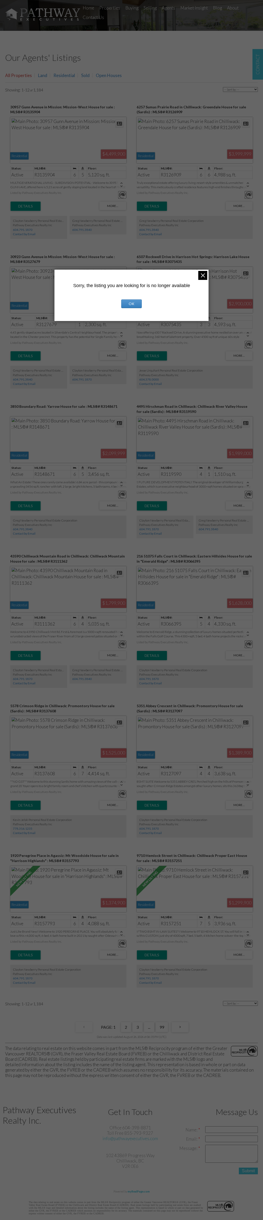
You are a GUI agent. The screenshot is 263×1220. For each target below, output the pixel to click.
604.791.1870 (22, 230)
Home (88, 8)
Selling (150, 8)
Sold (85, 75)
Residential (64, 75)
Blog (217, 8)
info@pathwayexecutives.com (130, 1138)
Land (42, 75)
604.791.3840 (82, 230)
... (149, 1027)
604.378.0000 (149, 379)
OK (131, 303)
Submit (248, 1171)
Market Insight (194, 8)
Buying (131, 8)
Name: (191, 1129)
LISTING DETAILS (26, 206)
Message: (188, 1148)
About (233, 8)
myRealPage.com (139, 1191)
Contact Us (93, 17)
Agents (168, 8)
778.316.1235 (22, 828)
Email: (192, 1139)
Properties (109, 8)
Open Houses (109, 75)
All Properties (18, 75)
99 (161, 1027)
